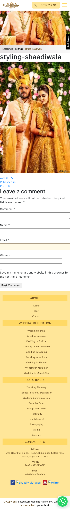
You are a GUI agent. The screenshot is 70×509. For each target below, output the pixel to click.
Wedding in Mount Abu (36, 373)
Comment (7, 209)
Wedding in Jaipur (36, 336)
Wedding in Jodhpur (36, 357)
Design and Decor (36, 408)
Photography (36, 424)
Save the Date (36, 403)
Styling (36, 429)
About (36, 305)
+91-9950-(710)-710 (48, 5)
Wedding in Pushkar (36, 341)
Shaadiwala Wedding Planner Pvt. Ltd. (37, 501)
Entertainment (36, 419)
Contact (36, 316)
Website (5, 255)
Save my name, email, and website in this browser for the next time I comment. (34, 274)
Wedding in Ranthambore (36, 346)
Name (5, 225)
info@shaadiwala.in (35, 474)
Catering (36, 435)
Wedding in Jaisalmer (36, 367)
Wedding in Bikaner (36, 362)
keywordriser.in (42, 505)
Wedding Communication (36, 398)
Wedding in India (36, 330)
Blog (36, 311)
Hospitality (36, 413)
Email (4, 240)
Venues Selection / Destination (36, 392)
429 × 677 (6, 178)
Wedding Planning (36, 387)
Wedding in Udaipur (36, 351)
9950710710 (38, 465)
